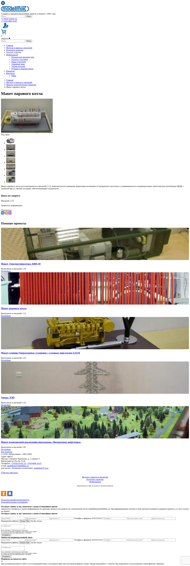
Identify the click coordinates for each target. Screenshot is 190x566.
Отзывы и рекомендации (22, 69)
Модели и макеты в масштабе (19, 48)
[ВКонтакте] (2, 212)
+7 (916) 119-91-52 (9, 19)
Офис (13, 76)
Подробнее (6, 271)
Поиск (28, 16)
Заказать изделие (13, 52)
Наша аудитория (18, 62)
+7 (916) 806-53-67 (9, 21)
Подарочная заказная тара (22, 57)
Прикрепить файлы (9, 521)
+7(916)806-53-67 (34, 463)
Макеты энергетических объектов (21, 85)
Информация (12, 55)
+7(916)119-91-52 (18, 463)
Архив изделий (18, 66)
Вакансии (10, 71)
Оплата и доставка (19, 59)
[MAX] (9, 212)
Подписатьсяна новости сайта (95, 488)
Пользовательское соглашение (14, 502)
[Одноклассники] (6, 212)
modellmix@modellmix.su (18, 466)
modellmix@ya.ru (41, 468)
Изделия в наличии (14, 50)
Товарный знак (18, 64)
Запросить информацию (11, 205)
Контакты (10, 73)
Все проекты (6, 452)
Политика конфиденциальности (15, 500)
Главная (9, 45)
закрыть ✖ (5, 38)
